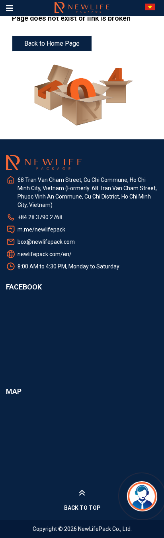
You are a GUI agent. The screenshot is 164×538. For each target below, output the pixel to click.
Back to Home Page (52, 43)
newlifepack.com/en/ (45, 254)
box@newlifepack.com (46, 242)
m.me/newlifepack (41, 229)
